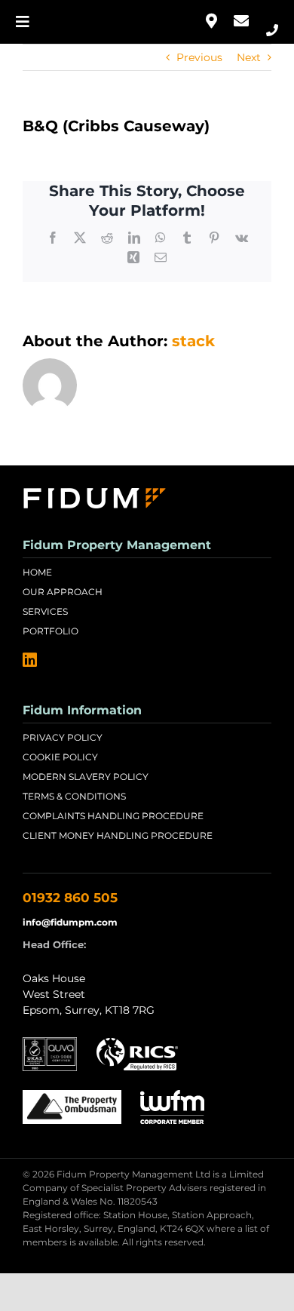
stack (193, 341)
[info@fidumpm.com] (241, 22)
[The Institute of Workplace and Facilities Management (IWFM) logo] (172, 1095)
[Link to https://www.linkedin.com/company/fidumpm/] (30, 660)
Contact (211, 22)
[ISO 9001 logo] (50, 1042)
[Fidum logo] (93, 486)
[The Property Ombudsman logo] (72, 1095)
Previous (199, 57)
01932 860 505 (70, 897)
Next (249, 57)
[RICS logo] (137, 1042)
